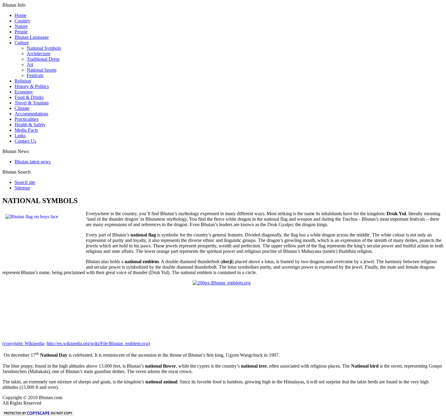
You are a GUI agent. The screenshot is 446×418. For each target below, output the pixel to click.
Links (20, 135)
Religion (23, 80)
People (21, 31)
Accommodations (31, 113)
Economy (24, 91)
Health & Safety (30, 124)
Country (22, 20)
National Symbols (44, 48)
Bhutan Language (32, 37)
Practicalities (27, 119)
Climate (22, 108)
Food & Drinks (29, 97)
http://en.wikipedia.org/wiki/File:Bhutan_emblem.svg (97, 343)
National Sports (41, 70)
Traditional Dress (43, 59)
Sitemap (22, 187)
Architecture (38, 53)
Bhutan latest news (33, 161)
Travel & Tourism (32, 102)
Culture (22, 42)
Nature (21, 26)
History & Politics (32, 86)
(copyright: (23, 343)
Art (30, 64)
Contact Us (25, 141)
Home (20, 15)
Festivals (35, 75)
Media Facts (26, 130)
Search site (25, 182)
